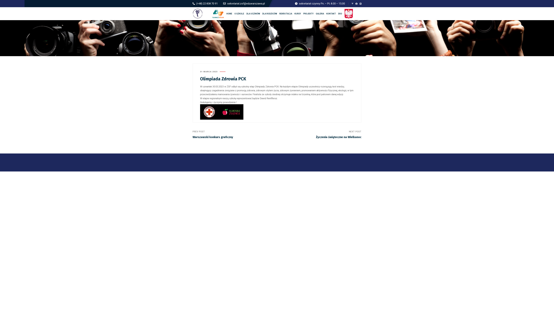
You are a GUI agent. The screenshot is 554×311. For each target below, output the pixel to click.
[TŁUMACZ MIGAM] (218, 13)
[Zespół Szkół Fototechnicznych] (198, 13)
